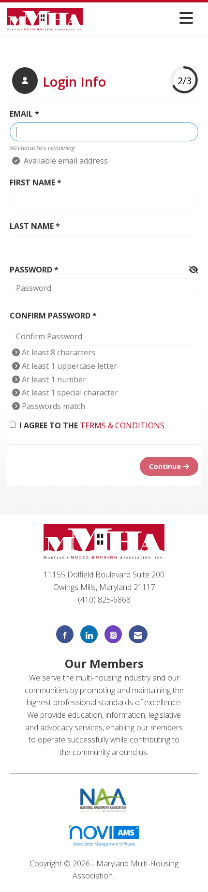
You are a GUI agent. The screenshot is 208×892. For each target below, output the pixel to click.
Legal (126, 875)
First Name (32, 182)
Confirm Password (50, 315)
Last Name (32, 226)
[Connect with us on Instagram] (113, 634)
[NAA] (104, 799)
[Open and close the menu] (140, 17)
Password (31, 269)
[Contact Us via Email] (138, 634)
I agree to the (91, 425)
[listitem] (58, 81)
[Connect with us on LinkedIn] (89, 634)
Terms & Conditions (122, 425)
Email (21, 113)
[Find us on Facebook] (65, 634)
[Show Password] (193, 270)
